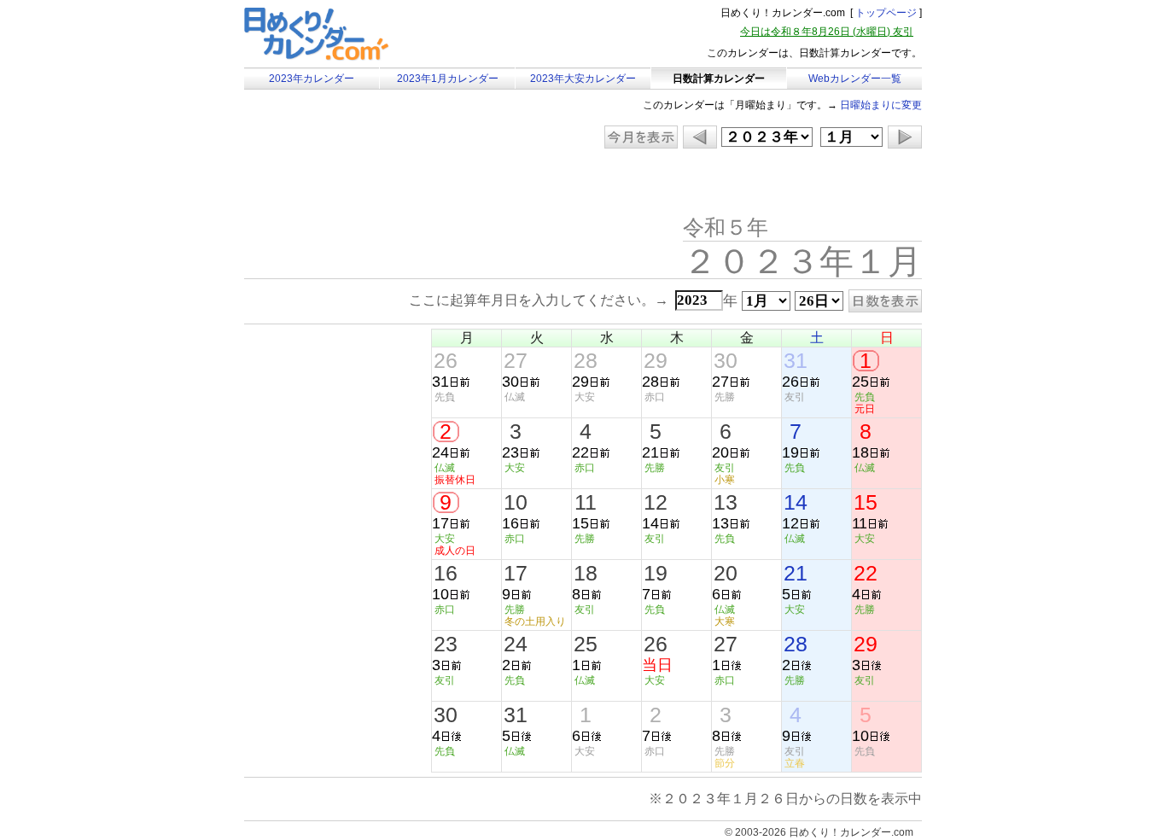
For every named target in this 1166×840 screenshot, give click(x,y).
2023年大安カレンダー (583, 79)
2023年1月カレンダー (447, 79)
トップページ (886, 13)
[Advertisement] (388, 183)
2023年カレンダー (311, 79)
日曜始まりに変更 (881, 105)
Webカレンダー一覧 (854, 79)
